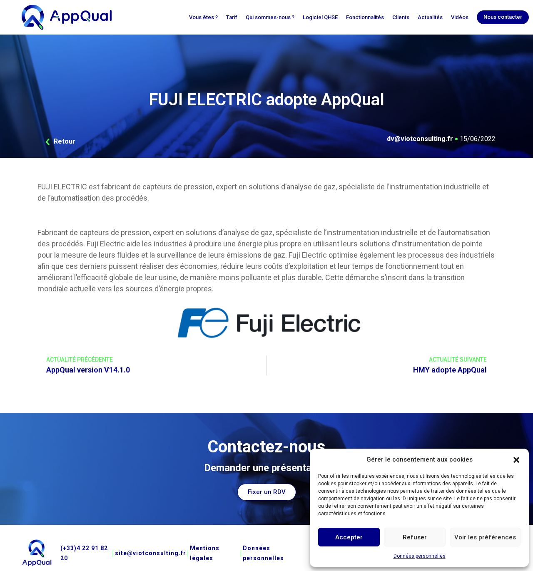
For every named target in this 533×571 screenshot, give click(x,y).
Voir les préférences (485, 537)
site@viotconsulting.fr (150, 553)
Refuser (415, 537)
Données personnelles (420, 556)
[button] (516, 459)
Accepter (349, 537)
